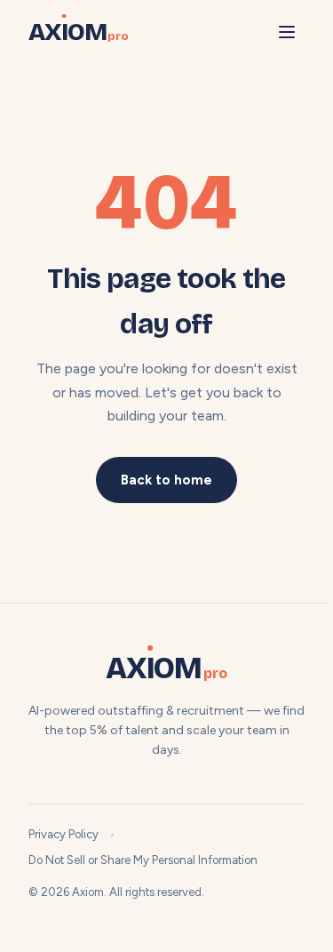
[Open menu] (287, 32)
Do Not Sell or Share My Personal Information (143, 860)
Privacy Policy (63, 834)
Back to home (166, 480)
